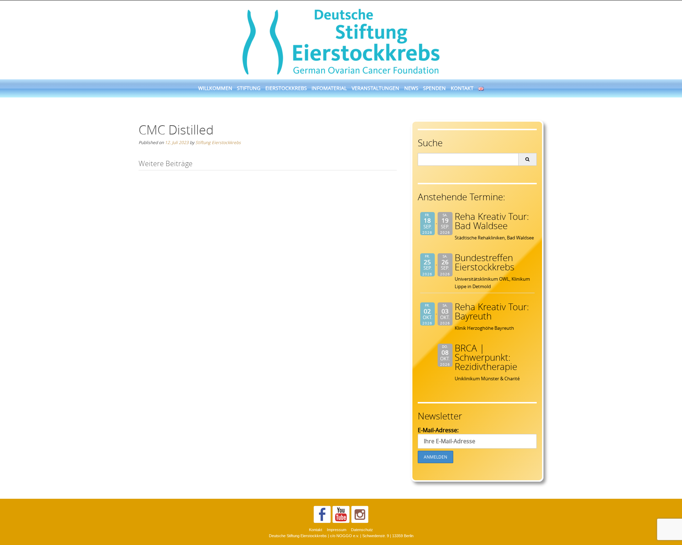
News (411, 88)
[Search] (527, 159)
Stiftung (248, 88)
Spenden (434, 88)
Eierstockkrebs (286, 88)
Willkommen (215, 88)
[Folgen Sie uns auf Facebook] (322, 514)
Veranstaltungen (375, 88)
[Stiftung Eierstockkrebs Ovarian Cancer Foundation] (341, 40)
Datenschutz (362, 530)
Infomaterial (329, 88)
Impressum (336, 530)
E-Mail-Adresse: (438, 430)
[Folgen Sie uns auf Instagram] (359, 514)
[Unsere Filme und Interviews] (341, 514)
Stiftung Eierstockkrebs (218, 142)
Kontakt (462, 88)
